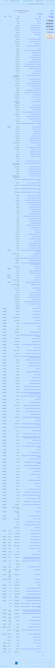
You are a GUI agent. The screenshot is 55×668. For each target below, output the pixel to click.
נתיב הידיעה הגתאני (38, 277)
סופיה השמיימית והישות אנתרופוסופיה (35, 107)
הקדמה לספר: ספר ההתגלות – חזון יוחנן (35, 218)
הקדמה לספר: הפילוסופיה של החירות (35, 209)
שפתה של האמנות (38, 18)
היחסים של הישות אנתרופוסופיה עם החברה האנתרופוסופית (32, 405)
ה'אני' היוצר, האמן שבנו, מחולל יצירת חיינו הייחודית (33, 443)
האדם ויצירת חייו (38, 290)
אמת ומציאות (39, 23)
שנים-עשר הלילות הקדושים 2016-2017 (35, 273)
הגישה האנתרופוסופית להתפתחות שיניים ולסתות (34, 75)
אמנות (24, 662)
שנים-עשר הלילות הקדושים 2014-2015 (35, 260)
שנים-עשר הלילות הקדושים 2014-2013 (35, 140)
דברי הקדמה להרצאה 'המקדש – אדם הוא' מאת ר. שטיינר (32, 92)
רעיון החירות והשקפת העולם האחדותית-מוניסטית (34, 116)
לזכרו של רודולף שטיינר (37, 483)
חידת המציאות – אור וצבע (37, 133)
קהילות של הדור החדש (37, 374)
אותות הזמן (39, 585)
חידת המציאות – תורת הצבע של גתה (35, 138)
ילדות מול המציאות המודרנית (36, 338)
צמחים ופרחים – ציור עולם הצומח (36, 149)
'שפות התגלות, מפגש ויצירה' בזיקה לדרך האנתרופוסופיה (33, 465)
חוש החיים (39, 507)
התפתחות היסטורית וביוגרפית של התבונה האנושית (33, 282)
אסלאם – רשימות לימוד (37, 266)
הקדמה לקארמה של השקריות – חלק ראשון (35, 297)
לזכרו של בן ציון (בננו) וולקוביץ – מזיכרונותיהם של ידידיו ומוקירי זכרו (31, 344)
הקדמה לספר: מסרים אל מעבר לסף (35, 114)
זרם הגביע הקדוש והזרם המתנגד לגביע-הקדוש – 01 (33, 588)
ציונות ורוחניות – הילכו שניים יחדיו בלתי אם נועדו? (34, 225)
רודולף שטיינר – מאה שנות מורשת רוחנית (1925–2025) (33, 301)
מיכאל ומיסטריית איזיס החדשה (36, 554)
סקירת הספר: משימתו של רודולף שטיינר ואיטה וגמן (33, 353)
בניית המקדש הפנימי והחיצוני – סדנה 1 (35, 542)
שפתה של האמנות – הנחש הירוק (36, 81)
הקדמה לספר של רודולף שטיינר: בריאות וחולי (34, 195)
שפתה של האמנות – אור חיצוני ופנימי (35, 57)
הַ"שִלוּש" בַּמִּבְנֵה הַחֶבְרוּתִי (37, 241)
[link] (43, 2)
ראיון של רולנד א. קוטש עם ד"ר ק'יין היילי (35, 292)
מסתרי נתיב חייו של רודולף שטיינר (36, 97)
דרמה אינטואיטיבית (38, 320)
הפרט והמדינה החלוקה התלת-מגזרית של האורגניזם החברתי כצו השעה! (30, 258)
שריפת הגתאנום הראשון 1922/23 (36, 284)
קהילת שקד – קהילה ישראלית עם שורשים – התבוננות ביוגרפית (32, 433)
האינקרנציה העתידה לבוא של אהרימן (35, 27)
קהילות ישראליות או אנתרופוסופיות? (35, 402)
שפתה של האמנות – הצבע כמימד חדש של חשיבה (33, 83)
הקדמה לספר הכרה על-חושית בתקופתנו (35, 166)
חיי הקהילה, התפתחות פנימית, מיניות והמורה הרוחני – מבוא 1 (32, 504)
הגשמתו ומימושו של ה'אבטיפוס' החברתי (35, 468)
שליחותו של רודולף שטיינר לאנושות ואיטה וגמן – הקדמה (33, 163)
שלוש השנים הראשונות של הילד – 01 (35, 380)
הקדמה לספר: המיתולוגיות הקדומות (36, 154)
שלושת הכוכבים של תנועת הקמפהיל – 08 (35, 243)
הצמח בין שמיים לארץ (37, 527)
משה (40, 158)
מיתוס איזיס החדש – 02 (37, 574)
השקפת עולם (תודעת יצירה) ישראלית (35, 414)
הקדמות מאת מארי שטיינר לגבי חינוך (35, 474)
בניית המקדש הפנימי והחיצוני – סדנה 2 (35, 545)
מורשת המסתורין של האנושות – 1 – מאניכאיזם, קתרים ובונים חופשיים (31, 603)
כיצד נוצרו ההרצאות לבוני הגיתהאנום (35, 41)
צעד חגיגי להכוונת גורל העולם (36, 440)
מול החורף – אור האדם (37, 347)
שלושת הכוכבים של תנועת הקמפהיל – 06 (35, 220)
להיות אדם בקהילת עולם (37, 229)
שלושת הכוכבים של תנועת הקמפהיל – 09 (35, 245)
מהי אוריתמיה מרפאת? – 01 (37, 308)
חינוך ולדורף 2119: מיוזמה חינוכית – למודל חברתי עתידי (33, 492)
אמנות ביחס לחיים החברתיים (36, 121)
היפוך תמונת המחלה (38, 34)
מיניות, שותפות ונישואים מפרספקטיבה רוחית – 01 (33, 147)
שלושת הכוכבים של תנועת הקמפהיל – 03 (35, 204)
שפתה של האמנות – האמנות (37, 59)
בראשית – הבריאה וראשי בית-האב (36, 25)
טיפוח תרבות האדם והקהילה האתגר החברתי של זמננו (33, 408)
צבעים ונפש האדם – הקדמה (37, 109)
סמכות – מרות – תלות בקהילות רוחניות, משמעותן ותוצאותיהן (32, 216)
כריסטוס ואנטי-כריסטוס (37, 43)
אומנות (52, 29)
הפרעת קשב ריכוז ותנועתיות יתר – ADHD (35, 39)
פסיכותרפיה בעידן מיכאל (37, 131)
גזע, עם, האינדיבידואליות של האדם (36, 142)
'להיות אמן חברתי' (38, 449)
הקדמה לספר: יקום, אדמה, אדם (36, 211)
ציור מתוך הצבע (38, 368)
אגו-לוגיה (39, 551)
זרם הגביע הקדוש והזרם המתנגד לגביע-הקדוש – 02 (33, 591)
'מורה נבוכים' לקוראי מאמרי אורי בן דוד (35, 452)
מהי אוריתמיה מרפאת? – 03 (37, 314)
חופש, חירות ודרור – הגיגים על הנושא (35, 548)
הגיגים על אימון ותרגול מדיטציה (36, 430)
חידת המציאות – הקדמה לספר (36, 129)
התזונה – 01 (39, 329)
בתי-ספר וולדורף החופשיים (37, 317)
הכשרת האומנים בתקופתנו (37, 637)
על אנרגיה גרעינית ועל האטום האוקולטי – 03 (34, 566)
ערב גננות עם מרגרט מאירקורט (36, 299)
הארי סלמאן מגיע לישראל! (37, 471)
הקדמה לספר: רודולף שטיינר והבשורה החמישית (34, 202)
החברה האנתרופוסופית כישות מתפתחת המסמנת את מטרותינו (32, 323)
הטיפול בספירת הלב (38, 275)
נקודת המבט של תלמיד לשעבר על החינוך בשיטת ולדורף (33, 50)
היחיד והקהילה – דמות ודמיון (37, 32)
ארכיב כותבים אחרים (49, 26)
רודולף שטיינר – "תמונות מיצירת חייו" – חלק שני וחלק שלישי (32, 501)
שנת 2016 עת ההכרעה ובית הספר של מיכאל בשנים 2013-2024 (31, 613)
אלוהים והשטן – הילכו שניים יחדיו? (36, 530)
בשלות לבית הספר (38, 511)
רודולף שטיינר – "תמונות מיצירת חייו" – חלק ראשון (33, 498)
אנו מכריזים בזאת (38, 486)
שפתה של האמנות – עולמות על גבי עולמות (35, 68)
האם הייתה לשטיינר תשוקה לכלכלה (36, 227)
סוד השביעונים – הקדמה (37, 253)
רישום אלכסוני (39, 145)
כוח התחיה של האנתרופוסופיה (36, 341)
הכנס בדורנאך (39, 326)
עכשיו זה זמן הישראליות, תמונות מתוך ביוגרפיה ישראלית (33, 389)
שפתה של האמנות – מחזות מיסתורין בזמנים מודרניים (33, 64)
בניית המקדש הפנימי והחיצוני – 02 (36, 539)
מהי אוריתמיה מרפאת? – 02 (37, 311)
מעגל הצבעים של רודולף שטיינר (36, 73)
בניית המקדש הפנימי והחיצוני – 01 (36, 536)
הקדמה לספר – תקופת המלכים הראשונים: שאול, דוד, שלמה (32, 524)
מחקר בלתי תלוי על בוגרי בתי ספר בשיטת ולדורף (34, 350)
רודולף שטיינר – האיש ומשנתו (36, 377)
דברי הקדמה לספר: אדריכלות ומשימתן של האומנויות (33, 90)
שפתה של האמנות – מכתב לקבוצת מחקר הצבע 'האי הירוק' (32, 66)
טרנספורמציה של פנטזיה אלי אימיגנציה (35, 620)
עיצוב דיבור (39, 306)
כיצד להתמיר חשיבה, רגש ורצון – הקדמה (35, 173)
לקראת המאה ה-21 (38, 582)
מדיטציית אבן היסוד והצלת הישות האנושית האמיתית (33, 600)
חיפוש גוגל (51, 13)
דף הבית (52, 10)
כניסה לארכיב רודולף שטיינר (41, 662)
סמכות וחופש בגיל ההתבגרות (36, 236)
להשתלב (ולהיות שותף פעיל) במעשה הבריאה (34, 480)
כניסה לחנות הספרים (50, 662)
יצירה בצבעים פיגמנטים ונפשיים (36, 52)
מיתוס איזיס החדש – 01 (37, 569)
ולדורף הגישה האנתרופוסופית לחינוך (35, 332)
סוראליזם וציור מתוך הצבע (37, 640)
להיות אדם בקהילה (38, 399)
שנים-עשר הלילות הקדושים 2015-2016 (35, 171)
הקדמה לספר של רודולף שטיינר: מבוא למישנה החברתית (32, 200)
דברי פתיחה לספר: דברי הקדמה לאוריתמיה (34, 234)
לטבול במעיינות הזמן (38, 268)
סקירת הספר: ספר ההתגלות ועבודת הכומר (34, 489)
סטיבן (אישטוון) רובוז (38, 579)
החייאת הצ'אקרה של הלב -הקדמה (36, 156)
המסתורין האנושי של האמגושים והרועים (35, 85)
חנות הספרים (51, 20)
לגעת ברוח (39, 48)
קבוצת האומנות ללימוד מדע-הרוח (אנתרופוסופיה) (34, 371)
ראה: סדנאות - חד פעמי (49, 38)
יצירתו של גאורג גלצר (38, 420)
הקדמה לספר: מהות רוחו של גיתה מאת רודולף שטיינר (33, 411)
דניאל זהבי (47, 0)
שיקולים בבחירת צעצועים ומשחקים (36, 533)
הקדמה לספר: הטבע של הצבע (36, 101)
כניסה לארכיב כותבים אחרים (31, 662)
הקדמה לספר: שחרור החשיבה (36, 105)
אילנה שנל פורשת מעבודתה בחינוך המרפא (34, 634)
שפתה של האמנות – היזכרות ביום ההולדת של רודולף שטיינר (32, 386)
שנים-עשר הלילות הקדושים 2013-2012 (35, 383)
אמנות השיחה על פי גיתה (37, 99)
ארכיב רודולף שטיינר (49, 23)
